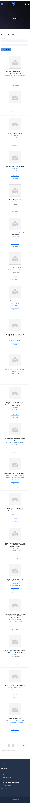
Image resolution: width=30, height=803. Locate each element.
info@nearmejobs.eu (6, 764)
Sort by (3, 38)
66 (23, 745)
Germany (5, 772)
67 (4, 749)
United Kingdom (7, 775)
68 (8, 749)
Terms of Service (7, 785)
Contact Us (6, 788)
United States (7, 777)
